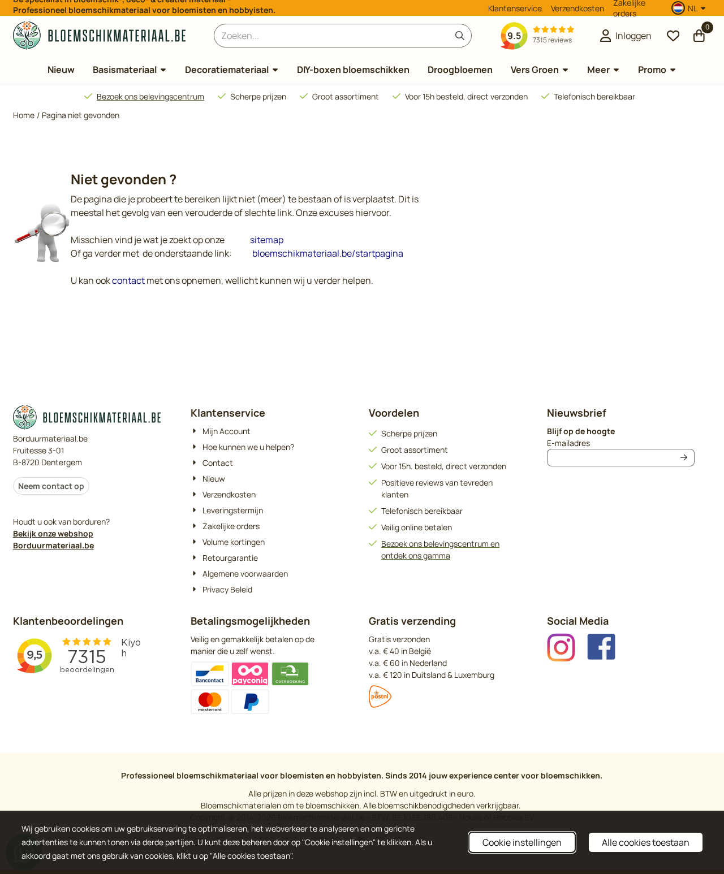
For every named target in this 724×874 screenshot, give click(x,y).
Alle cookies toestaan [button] (645, 842)
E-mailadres (621, 442)
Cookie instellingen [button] (522, 842)
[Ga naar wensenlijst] (673, 35)
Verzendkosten (577, 8)
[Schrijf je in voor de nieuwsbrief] (684, 457)
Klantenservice (515, 8)
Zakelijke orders (629, 8)
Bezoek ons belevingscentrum (150, 96)
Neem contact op (51, 486)
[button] (690, 8)
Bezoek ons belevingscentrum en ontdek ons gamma (440, 549)
